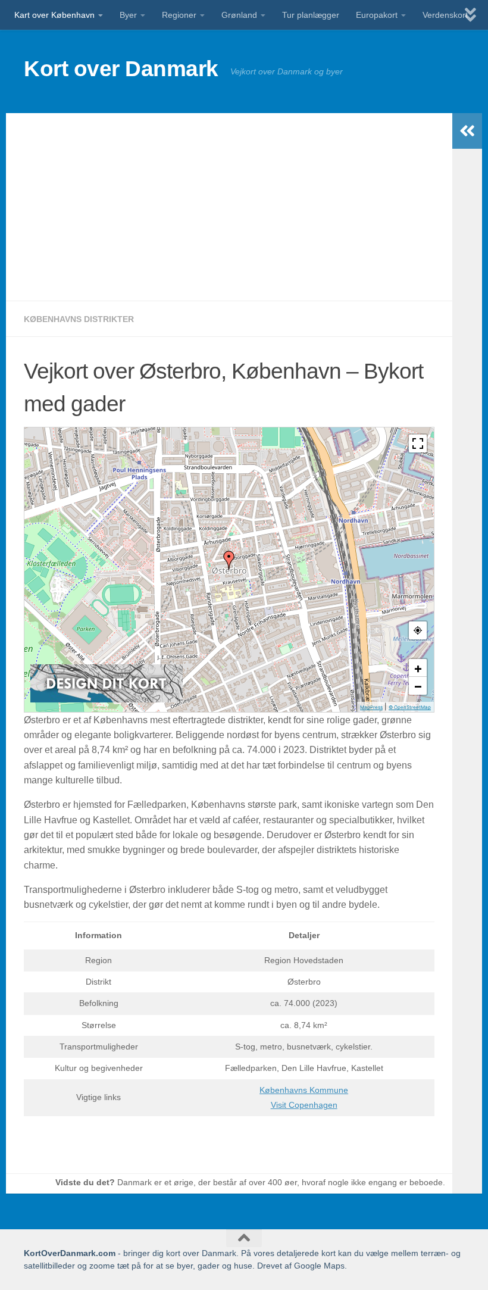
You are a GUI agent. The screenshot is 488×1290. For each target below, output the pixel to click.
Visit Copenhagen (304, 1105)
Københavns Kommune (303, 1090)
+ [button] (418, 668)
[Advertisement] (229, 207)
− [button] (418, 686)
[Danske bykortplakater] (106, 699)
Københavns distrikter (79, 319)
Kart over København (54, 15)
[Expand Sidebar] (467, 131)
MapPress (371, 707)
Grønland (239, 15)
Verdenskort (445, 15)
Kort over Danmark (121, 69)
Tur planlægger (310, 15)
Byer (128, 15)
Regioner (179, 15)
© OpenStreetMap (410, 707)
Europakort (377, 15)
